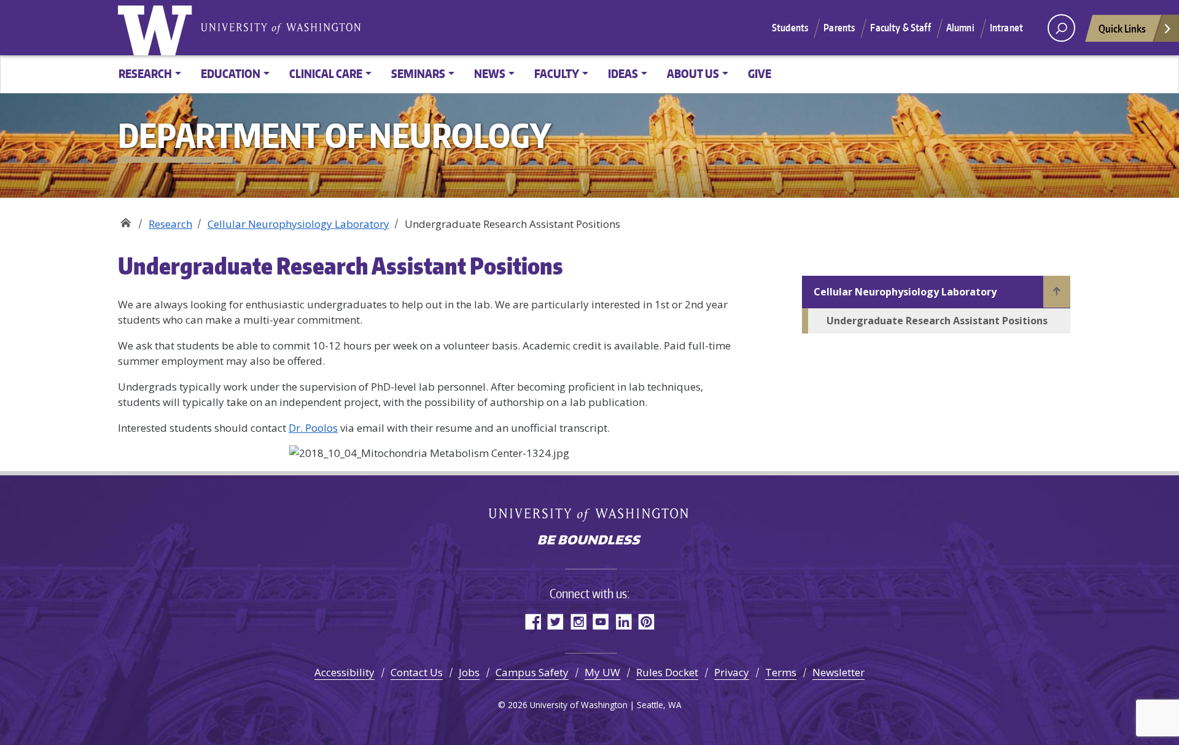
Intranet (1006, 27)
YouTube (601, 621)
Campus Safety (532, 672)
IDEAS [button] (623, 73)
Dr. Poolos (313, 428)
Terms (780, 672)
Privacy (731, 672)
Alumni (960, 27)
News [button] (489, 73)
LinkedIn (623, 621)
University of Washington (158, 27)
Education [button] (230, 73)
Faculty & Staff (900, 27)
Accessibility (344, 672)
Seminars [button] (418, 73)
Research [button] (145, 73)
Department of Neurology (125, 219)
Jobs (469, 672)
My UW (602, 672)
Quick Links (1122, 28)
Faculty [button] (556, 73)
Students (790, 27)
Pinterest (646, 621)
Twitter (555, 621)
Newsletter (838, 672)
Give (759, 73)
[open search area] (1061, 28)
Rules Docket (667, 672)
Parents (839, 27)
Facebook (532, 621)
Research (170, 224)
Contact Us (417, 672)
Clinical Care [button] (325, 73)
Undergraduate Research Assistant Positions (937, 320)
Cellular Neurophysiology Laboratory (298, 224)
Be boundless (589, 541)
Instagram (578, 621)
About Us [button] (693, 73)
